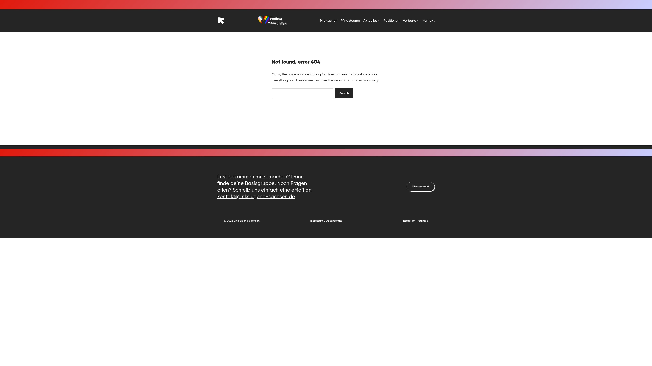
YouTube (422, 220)
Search (344, 93)
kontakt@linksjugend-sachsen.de (256, 196)
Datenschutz (334, 220)
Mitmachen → (420, 186)
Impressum (316, 220)
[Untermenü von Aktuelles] (379, 21)
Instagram (409, 220)
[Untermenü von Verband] (418, 21)
